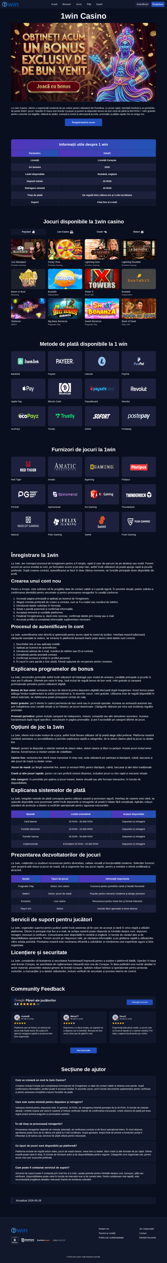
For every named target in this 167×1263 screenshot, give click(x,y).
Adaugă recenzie (140, 1002)
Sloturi (136, 232)
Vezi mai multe (83, 1050)
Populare (26, 232)
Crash (100, 232)
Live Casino (63, 232)
